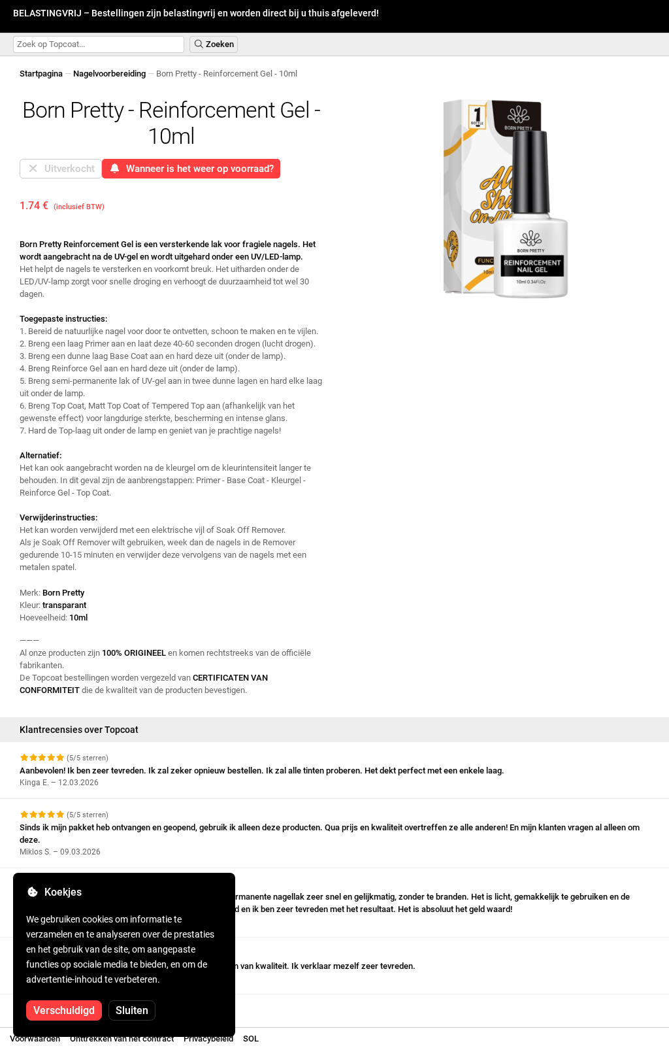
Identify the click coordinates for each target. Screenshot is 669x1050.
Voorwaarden (35, 1038)
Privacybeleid (208, 1038)
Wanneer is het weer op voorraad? (197, 169)
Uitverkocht (67, 169)
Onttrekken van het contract (122, 1038)
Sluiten (132, 1010)
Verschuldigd (64, 1010)
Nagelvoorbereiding (109, 73)
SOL (251, 1038)
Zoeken (219, 44)
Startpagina (41, 73)
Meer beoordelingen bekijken (75, 1006)
